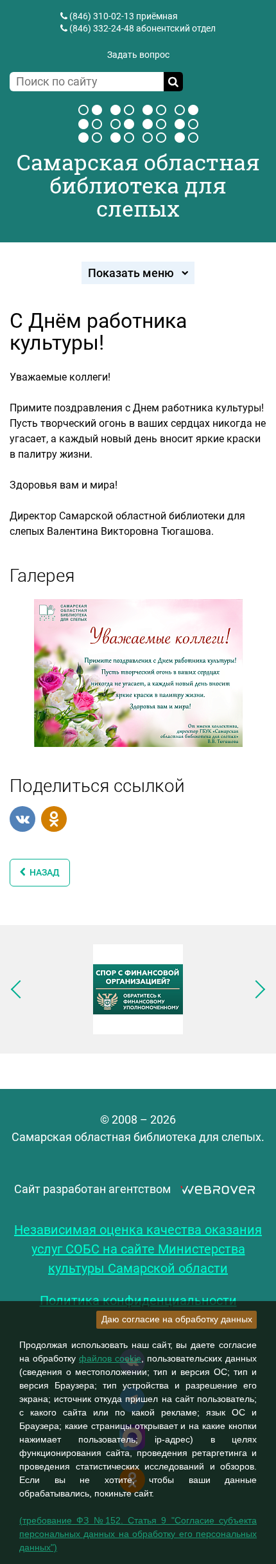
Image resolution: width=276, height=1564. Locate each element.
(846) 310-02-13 (101, 16)
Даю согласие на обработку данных (176, 1319)
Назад (43, 872)
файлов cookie (110, 1358)
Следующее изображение (256, 989)
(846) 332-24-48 (101, 28)
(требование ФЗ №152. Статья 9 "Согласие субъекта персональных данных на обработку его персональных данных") (138, 1533)
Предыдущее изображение (20, 989)
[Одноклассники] (54, 819)
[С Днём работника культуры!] (138, 671)
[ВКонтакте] (22, 819)
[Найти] (173, 81)
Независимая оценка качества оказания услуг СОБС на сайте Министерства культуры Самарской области (138, 1249)
